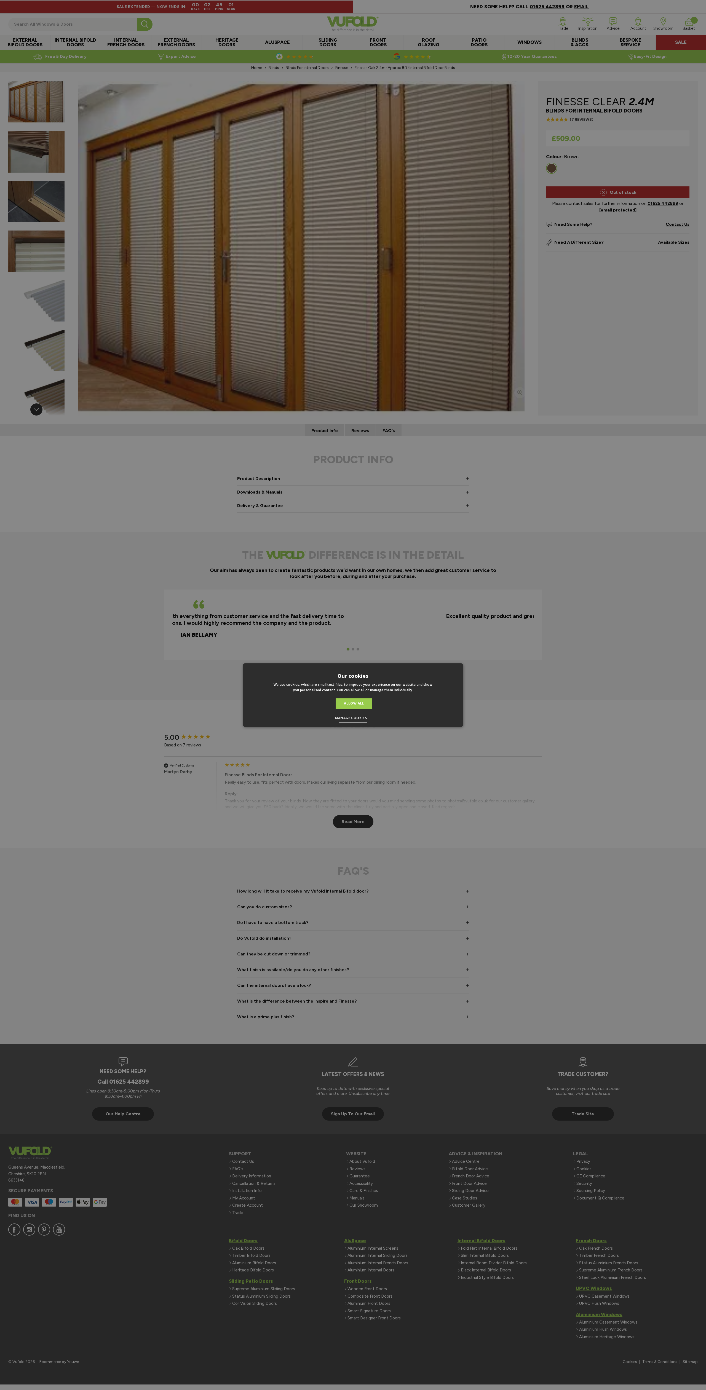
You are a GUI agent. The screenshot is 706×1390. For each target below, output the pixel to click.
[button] (353, 718)
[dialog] (353, 695)
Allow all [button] (354, 703)
